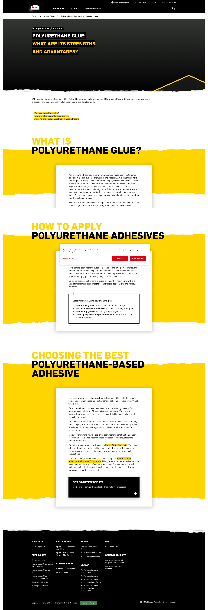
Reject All (120, 258)
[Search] (173, 8)
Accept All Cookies (138, 258)
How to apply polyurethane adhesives (51, 116)
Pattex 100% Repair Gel (116, 445)
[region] (105, 254)
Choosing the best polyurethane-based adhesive (56, 119)
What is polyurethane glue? (46, 113)
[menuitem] (58, 8)
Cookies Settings (88, 603)
